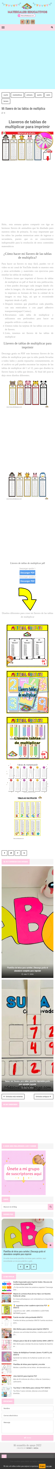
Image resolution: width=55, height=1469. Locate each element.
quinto (39, 95)
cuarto (5, 95)
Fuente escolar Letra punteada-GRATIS (28, 1317)
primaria (30, 95)
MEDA (36, 1448)
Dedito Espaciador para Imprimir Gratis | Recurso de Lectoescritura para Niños (32, 1283)
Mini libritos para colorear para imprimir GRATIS (31, 1329)
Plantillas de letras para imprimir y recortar (29, 1364)
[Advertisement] (27, 60)
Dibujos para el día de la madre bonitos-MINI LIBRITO (33, 1341)
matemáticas (17, 95)
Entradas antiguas (43, 1097)
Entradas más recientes (14, 1097)
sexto (48, 95)
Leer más (49, 1466)
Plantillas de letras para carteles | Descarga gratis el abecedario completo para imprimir (24, 1253)
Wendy (29, 1448)
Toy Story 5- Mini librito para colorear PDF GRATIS (31, 1388)
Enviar (28, 1438)
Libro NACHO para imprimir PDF (25, 1376)
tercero (5, 101)
